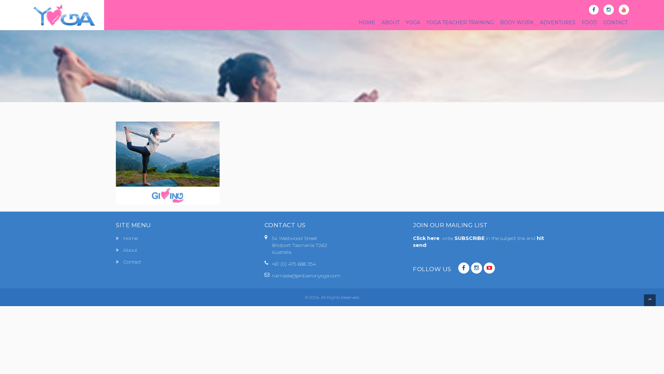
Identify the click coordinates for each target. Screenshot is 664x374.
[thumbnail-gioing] (168, 162)
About (130, 250)
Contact (132, 262)
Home (130, 238)
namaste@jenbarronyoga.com (306, 276)
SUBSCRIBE (470, 238)
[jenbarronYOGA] (64, 15)
